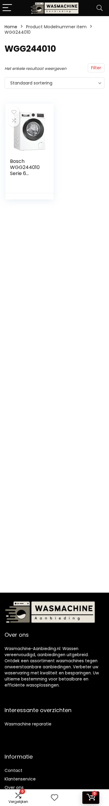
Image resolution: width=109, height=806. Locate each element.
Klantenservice (20, 779)
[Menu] (7, 8)
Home (11, 27)
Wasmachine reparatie (28, 724)
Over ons (14, 787)
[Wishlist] (54, 797)
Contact (13, 770)
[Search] (99, 8)
